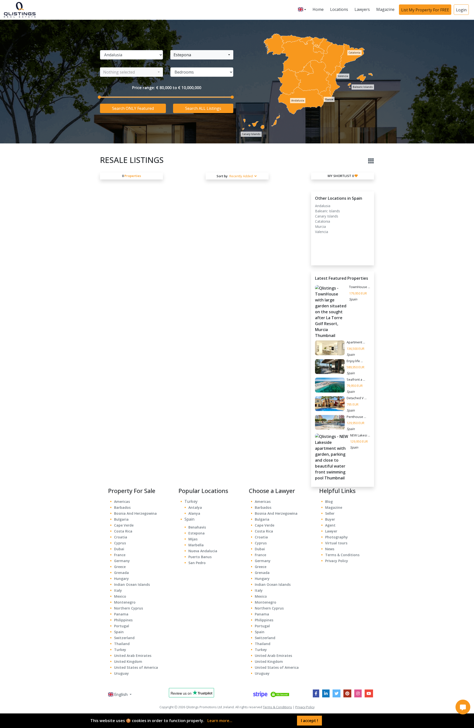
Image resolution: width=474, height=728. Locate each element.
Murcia (329, 99)
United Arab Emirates (132, 655)
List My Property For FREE (425, 10)
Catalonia (354, 52)
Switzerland (124, 637)
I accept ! (309, 720)
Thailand (122, 643)
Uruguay (121, 673)
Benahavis (197, 527)
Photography (336, 537)
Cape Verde (124, 525)
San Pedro (197, 562)
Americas (122, 501)
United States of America (136, 667)
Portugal (121, 626)
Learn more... (219, 720)
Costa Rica (123, 531)
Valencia (343, 76)
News (329, 549)
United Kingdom (128, 661)
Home (318, 9)
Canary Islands (251, 134)
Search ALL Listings (203, 108)
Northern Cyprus (128, 608)
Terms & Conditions (342, 554)
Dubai (119, 549)
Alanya (194, 513)
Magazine (385, 9)
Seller (330, 513)
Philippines (123, 620)
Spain (119, 632)
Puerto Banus (200, 556)
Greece (120, 566)
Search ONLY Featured (133, 108)
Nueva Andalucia (202, 551)
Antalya (195, 507)
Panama (121, 614)
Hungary (121, 578)
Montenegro (125, 602)
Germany (122, 560)
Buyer (330, 519)
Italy (118, 590)
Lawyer (331, 531)
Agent (330, 525)
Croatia (120, 537)
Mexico (120, 596)
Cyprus (120, 543)
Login (461, 10)
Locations (339, 9)
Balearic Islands (363, 87)
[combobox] (201, 54)
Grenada (121, 572)
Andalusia (297, 100)
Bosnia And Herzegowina (135, 513)
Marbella (196, 545)
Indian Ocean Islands (132, 584)
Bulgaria (121, 519)
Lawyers (362, 9)
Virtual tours (336, 543)
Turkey (120, 649)
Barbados (122, 507)
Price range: (143, 87)
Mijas (193, 539)
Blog (329, 501)
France (119, 554)
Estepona (196, 533)
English (121, 694)
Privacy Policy (336, 560)
